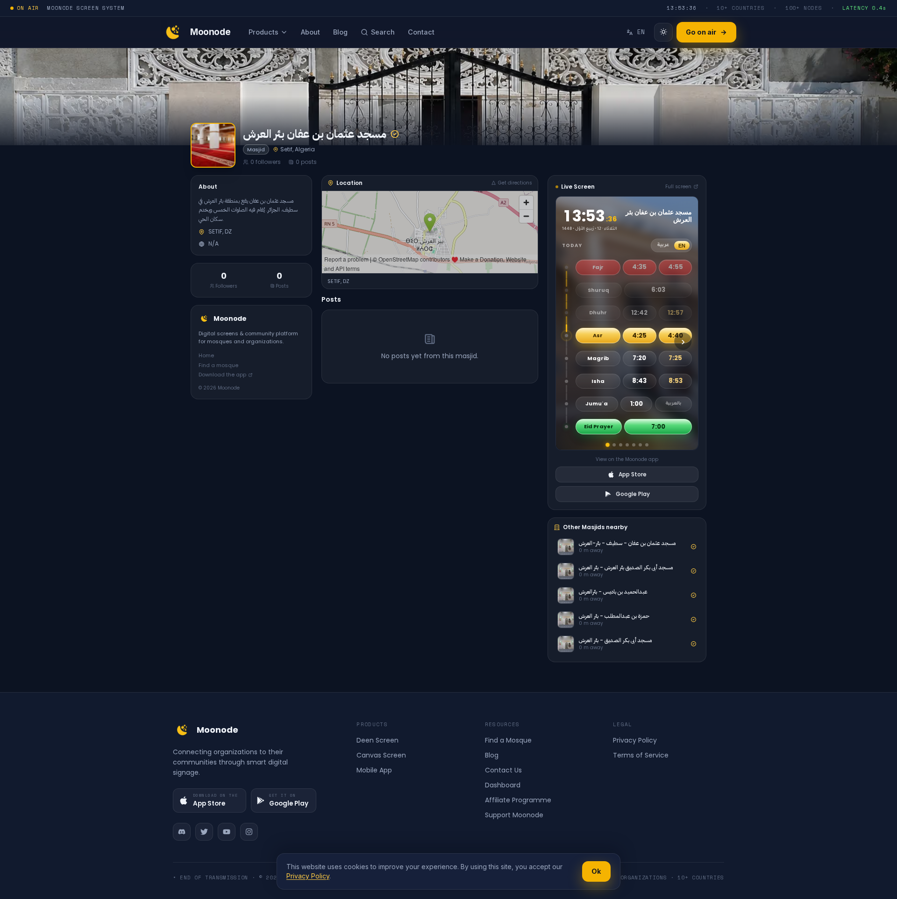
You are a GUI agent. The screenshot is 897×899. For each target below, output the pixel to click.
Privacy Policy (635, 740)
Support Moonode (514, 815)
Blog (491, 755)
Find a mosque (218, 365)
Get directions (515, 182)
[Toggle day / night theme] (663, 32)
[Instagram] (249, 832)
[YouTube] (226, 832)
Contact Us (503, 770)
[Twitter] (204, 832)
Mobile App (374, 770)
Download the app (222, 374)
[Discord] (182, 832)
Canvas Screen (381, 755)
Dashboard (502, 785)
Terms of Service (641, 755)
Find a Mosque (508, 740)
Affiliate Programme (518, 800)
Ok (596, 871)
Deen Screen (377, 740)
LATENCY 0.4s (864, 8)
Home (206, 355)
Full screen (678, 186)
